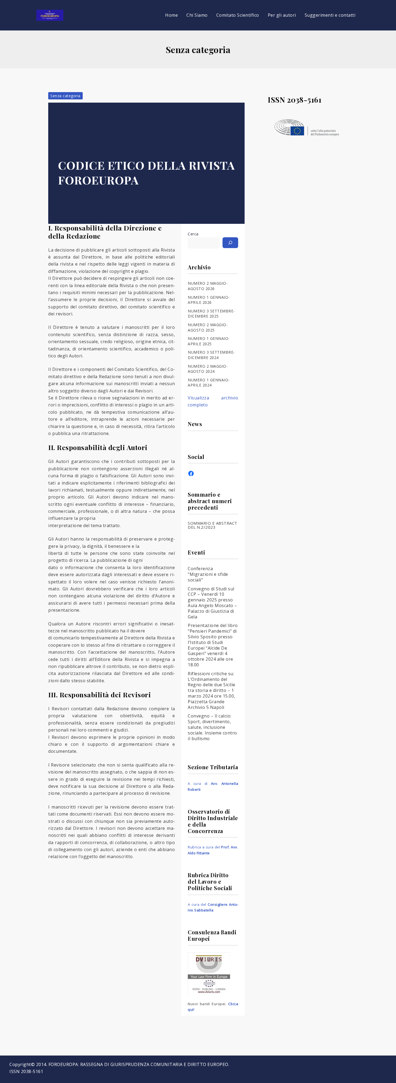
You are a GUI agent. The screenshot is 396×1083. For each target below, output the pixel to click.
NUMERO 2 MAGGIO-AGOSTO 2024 (208, 369)
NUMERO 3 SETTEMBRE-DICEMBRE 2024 (211, 355)
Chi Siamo (197, 15)
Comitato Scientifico (237, 15)
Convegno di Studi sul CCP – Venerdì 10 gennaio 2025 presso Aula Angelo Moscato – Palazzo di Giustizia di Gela (212, 603)
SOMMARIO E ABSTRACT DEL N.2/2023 (212, 525)
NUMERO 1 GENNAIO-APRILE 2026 (209, 300)
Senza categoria (65, 95)
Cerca (193, 233)
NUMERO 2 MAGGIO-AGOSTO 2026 (208, 286)
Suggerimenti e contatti (330, 15)
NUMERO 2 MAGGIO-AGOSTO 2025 (208, 327)
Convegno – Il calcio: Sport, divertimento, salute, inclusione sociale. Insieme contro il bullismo (212, 727)
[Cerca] (230, 242)
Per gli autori (282, 15)
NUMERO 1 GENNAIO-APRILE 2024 (209, 382)
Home (171, 15)
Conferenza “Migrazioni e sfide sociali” (208, 574)
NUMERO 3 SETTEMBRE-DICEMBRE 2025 (211, 313)
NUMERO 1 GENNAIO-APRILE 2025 (209, 341)
